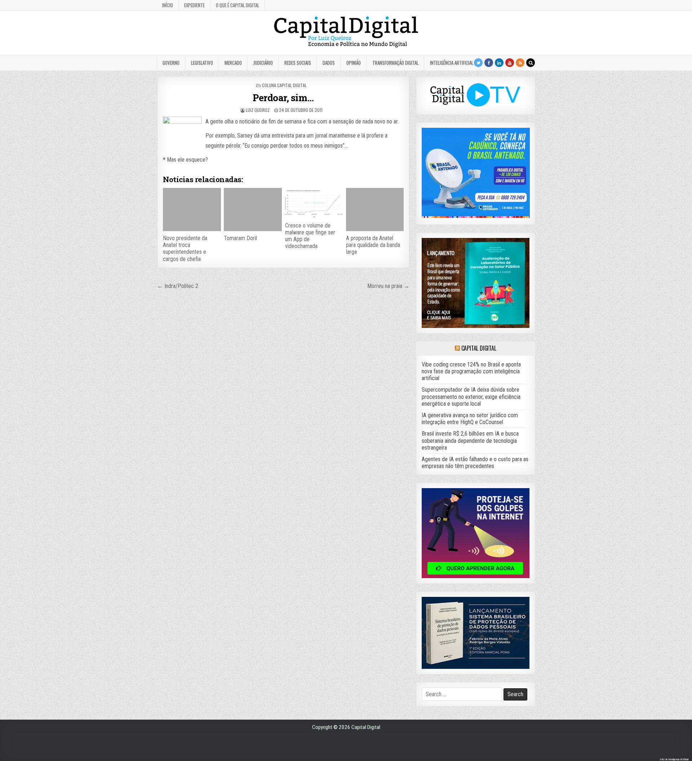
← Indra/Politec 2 (177, 286)
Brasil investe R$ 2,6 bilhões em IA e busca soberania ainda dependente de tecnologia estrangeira (470, 440)
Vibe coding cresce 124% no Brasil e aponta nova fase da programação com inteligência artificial (471, 371)
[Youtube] (509, 62)
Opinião (353, 62)
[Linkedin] (499, 62)
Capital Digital (478, 348)
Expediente (194, 5)
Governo (171, 62)
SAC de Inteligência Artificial (674, 759)
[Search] (530, 62)
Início (167, 5)
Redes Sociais (297, 62)
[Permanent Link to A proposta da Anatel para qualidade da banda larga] (375, 209)
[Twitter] (478, 62)
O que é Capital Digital (237, 5)
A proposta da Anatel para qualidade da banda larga (373, 245)
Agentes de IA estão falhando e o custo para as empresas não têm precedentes (475, 462)
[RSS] (520, 62)
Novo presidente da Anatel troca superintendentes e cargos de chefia (185, 248)
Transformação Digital (395, 62)
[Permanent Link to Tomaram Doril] (252, 209)
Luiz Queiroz (258, 110)
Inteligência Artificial (451, 62)
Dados (329, 62)
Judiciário (263, 62)
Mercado (233, 62)
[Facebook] (488, 62)
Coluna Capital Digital (284, 85)
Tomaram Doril (240, 238)
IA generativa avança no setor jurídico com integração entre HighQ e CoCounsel (470, 418)
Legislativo (202, 62)
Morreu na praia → (388, 286)
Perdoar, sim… (283, 97)
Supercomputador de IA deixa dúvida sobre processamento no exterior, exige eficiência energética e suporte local (471, 396)
